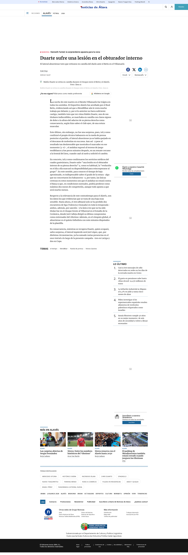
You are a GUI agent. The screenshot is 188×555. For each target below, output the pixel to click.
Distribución (107, 512)
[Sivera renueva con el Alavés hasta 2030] (108, 439)
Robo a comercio (89, 482)
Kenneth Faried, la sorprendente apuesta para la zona (75, 52)
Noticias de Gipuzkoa (88, 514)
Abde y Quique (132, 482)
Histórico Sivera (69, 476)
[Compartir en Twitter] (134, 70)
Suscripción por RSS (132, 514)
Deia (60, 512)
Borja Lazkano (45, 456)
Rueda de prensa (76, 248)
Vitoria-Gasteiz (91, 248)
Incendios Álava (88, 476)
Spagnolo (122, 476)
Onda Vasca (85, 516)
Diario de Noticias (86, 512)
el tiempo (53, 248)
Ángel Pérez (47, 487)
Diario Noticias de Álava (66, 514)
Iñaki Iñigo (44, 71)
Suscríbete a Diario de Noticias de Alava (114, 502)
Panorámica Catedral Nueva (70, 487)
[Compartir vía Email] (146, 70)
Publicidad (91, 502)
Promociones (65, 502)
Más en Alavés (49, 429)
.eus (42, 502)
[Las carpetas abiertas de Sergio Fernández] (53, 439)
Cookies (109, 544)
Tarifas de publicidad (110, 516)
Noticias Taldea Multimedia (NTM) (69, 516)
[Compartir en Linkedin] (140, 70)
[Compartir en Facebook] (128, 70)
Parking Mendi (70, 482)
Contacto (52, 502)
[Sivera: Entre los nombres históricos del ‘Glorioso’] (80, 439)
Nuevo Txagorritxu (50, 482)
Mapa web (107, 514)
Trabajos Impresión (132, 512)
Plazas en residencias (111, 482)
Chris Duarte (106, 476)
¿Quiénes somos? (141, 502)
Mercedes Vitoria (49, 476)
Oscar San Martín (74, 456)
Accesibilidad (118, 544)
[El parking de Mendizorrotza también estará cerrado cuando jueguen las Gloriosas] (135, 439)
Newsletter (78, 502)
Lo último (120, 264)
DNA (123, 461)
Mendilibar (64, 248)
